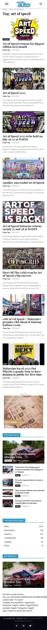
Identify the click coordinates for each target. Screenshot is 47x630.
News (5, 88)
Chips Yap (6, 50)
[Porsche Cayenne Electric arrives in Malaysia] (8, 483)
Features (8, 460)
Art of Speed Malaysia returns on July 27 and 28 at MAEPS (22, 227)
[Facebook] (16, 625)
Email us (29, 621)
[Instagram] (23, 625)
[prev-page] (4, 512)
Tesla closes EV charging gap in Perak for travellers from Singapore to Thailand (29, 469)
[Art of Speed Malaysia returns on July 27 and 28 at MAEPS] (23, 212)
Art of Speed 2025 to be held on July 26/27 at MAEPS (23, 137)
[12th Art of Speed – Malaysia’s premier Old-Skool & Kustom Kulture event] (23, 305)
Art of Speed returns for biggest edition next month (23, 45)
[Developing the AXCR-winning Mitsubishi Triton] (23, 452)
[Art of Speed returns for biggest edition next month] (23, 29)
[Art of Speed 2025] (23, 78)
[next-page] (8, 512)
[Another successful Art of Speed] (23, 168)
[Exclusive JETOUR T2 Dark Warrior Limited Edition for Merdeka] (8, 503)
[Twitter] (30, 625)
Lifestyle (6, 39)
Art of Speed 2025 (14, 93)
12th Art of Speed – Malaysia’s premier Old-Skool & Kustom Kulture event (22, 322)
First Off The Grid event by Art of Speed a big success (22, 274)
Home (5, 9)
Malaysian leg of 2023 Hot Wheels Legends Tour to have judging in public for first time (22, 371)
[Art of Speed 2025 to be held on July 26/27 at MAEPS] (23, 122)
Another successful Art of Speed (23, 182)
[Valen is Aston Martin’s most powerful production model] (8, 493)
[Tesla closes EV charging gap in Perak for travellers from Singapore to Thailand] (8, 470)
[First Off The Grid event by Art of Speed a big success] (23, 258)
